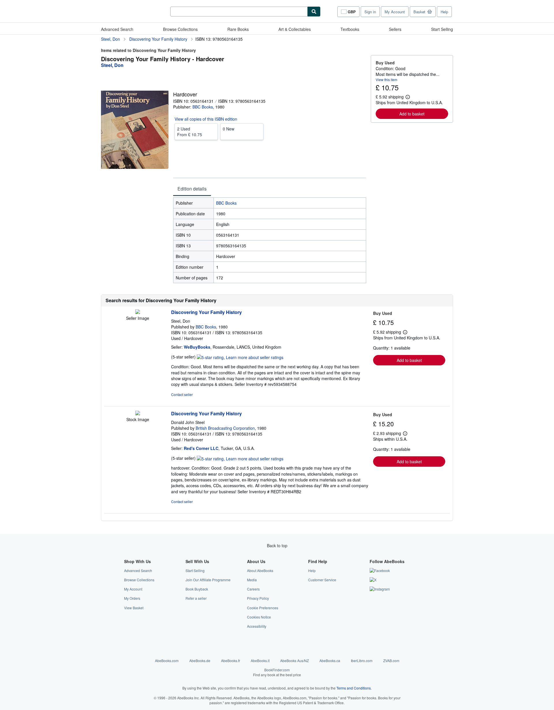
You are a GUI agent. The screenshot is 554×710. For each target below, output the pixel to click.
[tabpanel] (269, 240)
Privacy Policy (258, 598)
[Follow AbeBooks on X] (373, 580)
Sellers (395, 29)
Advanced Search (117, 29)
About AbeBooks (260, 570)
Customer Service (322, 579)
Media (252, 579)
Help (444, 11)
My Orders (132, 598)
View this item (386, 79)
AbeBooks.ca (329, 660)
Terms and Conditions (353, 687)
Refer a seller (196, 598)
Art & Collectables (294, 29)
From (189, 131)
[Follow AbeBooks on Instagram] (380, 589)
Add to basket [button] (411, 114)
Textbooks (349, 29)
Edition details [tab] (192, 188)
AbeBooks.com (167, 660)
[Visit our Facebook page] (380, 570)
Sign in (370, 11)
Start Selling (442, 29)
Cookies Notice (259, 616)
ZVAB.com (391, 660)
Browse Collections (180, 29)
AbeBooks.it (260, 660)
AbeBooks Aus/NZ (294, 660)
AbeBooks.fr (230, 660)
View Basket (133, 607)
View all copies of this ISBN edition (206, 119)
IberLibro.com (362, 660)
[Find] (314, 11)
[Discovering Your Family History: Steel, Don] (137, 312)
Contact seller (182, 394)
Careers (253, 588)
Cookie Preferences (262, 607)
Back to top (277, 545)
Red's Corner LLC (201, 448)
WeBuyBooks (197, 347)
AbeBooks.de (199, 660)
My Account (395, 11)
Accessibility (256, 626)
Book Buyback (197, 588)
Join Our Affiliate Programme (208, 579)
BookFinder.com (277, 672)
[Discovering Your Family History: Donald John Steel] (137, 413)
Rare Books (238, 29)
